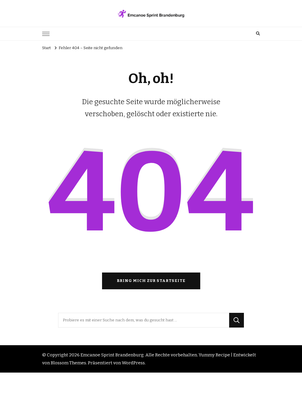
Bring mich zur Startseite (151, 280)
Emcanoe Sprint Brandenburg (112, 355)
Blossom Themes (68, 363)
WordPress (133, 363)
